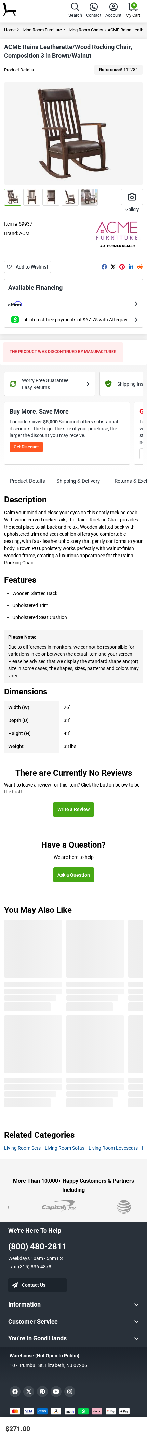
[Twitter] (113, 267)
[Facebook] (104, 267)
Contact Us (33, 1285)
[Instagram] (69, 1391)
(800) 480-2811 (37, 1246)
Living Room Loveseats (113, 1148)
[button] (75, 11)
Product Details (19, 70)
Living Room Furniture (41, 29)
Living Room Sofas (64, 1148)
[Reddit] (140, 267)
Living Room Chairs (84, 29)
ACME (25, 233)
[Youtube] (56, 1391)
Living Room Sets (22, 1148)
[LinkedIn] (131, 267)
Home (10, 29)
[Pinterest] (122, 267)
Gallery (132, 209)
